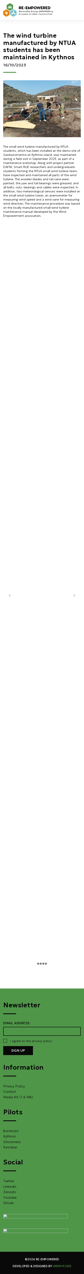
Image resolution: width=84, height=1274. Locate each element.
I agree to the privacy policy (31, 1041)
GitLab (8, 1203)
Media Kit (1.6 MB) (18, 1097)
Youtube (10, 1197)
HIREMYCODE (62, 1266)
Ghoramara (12, 1142)
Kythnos (9, 1136)
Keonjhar (10, 1147)
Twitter (8, 1181)
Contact (9, 1092)
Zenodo (9, 1192)
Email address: (16, 1023)
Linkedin (9, 1187)
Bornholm (11, 1131)
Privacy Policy (14, 1086)
